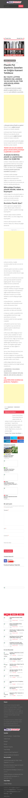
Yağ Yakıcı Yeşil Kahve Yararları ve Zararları (9, 470)
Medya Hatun (15, 620)
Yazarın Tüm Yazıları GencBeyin (14, 433)
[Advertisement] (14, 23)
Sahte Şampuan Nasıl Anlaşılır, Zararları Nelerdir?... (11, 483)
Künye (5, 744)
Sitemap (6, 793)
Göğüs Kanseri (10, 407)
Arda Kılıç (14, 655)
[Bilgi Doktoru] (14, 2)
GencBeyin (9, 62)
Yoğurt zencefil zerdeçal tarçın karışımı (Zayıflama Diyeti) (16, 659)
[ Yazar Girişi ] (8, 783)
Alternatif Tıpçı (15, 666)
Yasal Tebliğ (7, 749)
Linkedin (8, 441)
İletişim (6, 741)
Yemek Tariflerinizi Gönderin (11, 755)
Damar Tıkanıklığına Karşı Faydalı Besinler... (16, 624)
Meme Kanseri (16, 407)
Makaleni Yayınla (8, 747)
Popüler (14, 614)
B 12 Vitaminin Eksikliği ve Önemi (12, 769)
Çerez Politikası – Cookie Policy (12, 736)
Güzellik (13, 695)
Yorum (6, 510)
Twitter (15, 438)
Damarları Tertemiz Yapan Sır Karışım (13, 765)
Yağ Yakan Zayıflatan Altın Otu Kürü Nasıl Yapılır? (16, 670)
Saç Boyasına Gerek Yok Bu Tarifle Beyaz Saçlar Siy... (16, 637)
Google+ (22, 438)
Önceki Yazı (8, 38)
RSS (11, 793)
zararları (6, 408)
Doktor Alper (15, 689)
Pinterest (15, 441)
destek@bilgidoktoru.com (13, 791)
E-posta (6, 535)
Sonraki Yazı (20, 38)
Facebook (8, 438)
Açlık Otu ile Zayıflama (14, 675)
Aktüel (6, 481)
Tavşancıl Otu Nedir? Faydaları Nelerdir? (9, 456)
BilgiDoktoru (12, 789)
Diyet (6, 467)
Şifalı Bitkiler (8, 454)
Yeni (7, 614)
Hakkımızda (7, 739)
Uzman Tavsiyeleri (9, 60)
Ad (5, 528)
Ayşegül (13, 661)
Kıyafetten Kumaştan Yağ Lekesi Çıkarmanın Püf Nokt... (17, 643)
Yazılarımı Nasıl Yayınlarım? (11, 752)
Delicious (22, 441)
